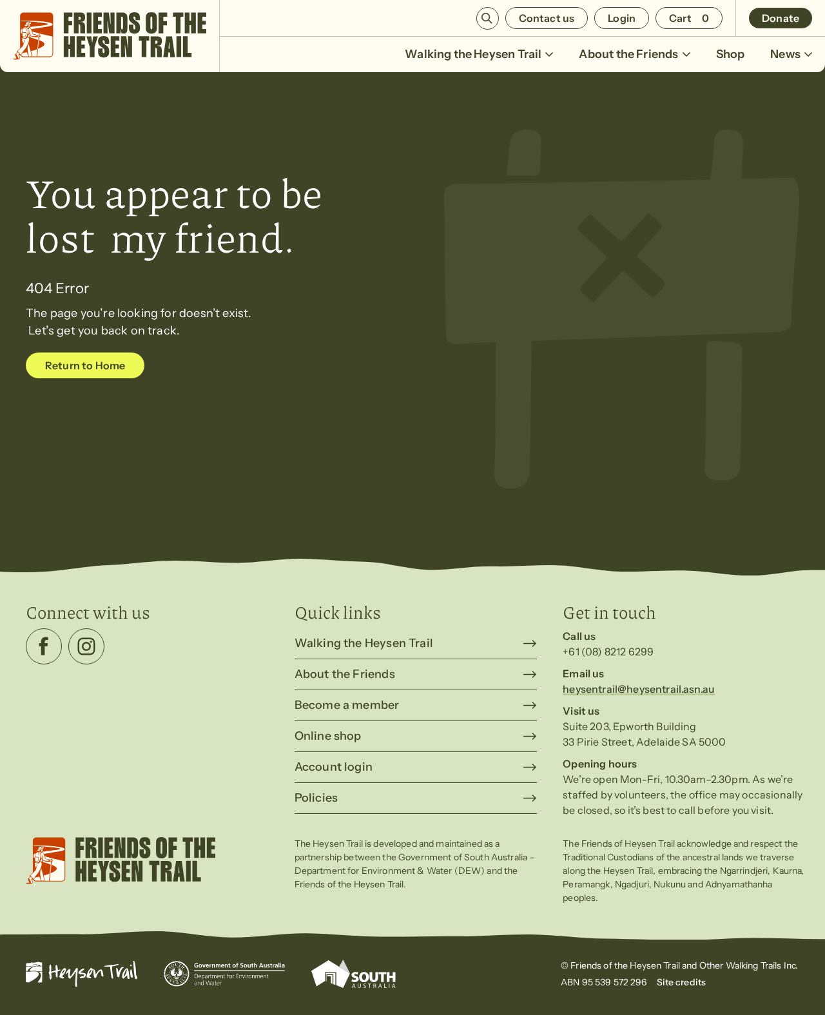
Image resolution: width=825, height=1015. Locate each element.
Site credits (681, 982)
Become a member (347, 705)
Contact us (547, 18)
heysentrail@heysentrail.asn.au (639, 688)
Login (622, 18)
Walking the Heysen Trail (473, 54)
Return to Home (85, 365)
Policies (316, 798)
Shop (730, 54)
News (785, 54)
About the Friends (628, 54)
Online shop (328, 736)
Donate (780, 18)
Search (487, 18)
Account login (334, 767)
